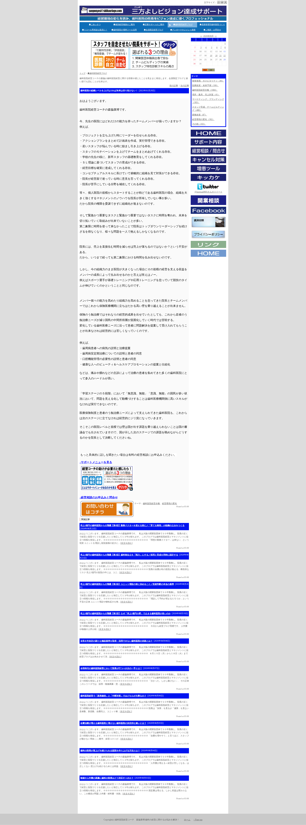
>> (216, 36)
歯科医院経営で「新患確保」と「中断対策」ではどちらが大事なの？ (113, 695)
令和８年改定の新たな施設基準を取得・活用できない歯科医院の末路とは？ (116, 641)
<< (201, 36)
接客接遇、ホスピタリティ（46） (208, 81)
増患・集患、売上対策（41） (206, 94)
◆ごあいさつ (95, 24)
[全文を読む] (126, 543)
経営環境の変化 (169, 503)
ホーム (187, 819)
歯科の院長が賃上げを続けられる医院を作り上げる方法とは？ (110, 750)
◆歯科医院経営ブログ (183, 24)
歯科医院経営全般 (151, 503)
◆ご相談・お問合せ (212, 30)
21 (220, 56)
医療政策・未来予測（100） (205, 85)
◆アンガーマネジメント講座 (183, 30)
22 (224, 56)
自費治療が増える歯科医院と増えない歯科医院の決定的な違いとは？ (113, 723)
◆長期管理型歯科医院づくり (212, 24)
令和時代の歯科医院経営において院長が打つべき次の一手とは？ (111, 668)
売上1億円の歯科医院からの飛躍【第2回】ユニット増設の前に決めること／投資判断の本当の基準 (127, 584)
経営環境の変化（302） (203, 119)
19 (211, 56)
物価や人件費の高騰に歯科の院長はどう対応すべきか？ (107, 778)
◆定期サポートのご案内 (153, 24)
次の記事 (184, 85)
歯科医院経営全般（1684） (205, 90)
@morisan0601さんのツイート (208, 192)
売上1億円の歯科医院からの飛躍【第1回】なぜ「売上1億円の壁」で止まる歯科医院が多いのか (125, 613)
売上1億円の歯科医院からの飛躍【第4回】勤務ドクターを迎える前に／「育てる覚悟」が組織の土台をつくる (132, 525)
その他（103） (199, 124)
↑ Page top (198, 819)
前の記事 (173, 85)
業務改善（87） (199, 115)
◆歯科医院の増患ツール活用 (124, 30)
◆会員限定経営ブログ (153, 30)
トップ (82, 73)
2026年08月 (208, 36)
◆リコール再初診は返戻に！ (94, 30)
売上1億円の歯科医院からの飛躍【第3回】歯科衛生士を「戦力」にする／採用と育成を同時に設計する (129, 555)
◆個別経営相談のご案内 (124, 24)
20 (216, 56)
